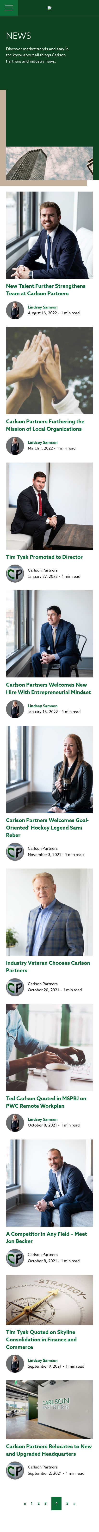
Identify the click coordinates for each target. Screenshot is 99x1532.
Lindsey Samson (43, 307)
